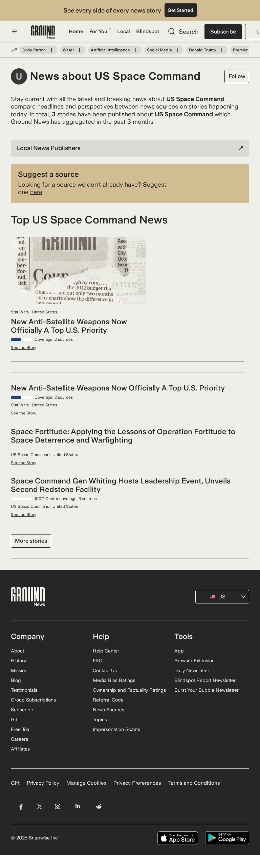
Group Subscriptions (33, 700)
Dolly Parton (34, 50)
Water (68, 50)
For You (98, 31)
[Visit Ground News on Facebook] (21, 806)
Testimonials (24, 690)
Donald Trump (202, 50)
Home (76, 31)
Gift (15, 719)
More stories (31, 541)
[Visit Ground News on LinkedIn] (77, 806)
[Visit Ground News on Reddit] (99, 806)
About (17, 651)
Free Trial (20, 729)
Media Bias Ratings (114, 680)
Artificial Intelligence (110, 50)
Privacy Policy (43, 783)
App (179, 651)
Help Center (106, 651)
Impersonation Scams (116, 729)
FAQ (98, 660)
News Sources (108, 709)
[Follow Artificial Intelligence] (136, 50)
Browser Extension (194, 660)
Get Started (180, 10)
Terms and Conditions (194, 783)
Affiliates (20, 749)
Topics (100, 719)
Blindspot (147, 31)
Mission (19, 670)
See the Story (23, 347)
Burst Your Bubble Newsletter (206, 690)
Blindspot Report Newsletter (205, 680)
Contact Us (105, 670)
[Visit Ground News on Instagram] (57, 806)
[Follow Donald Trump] (222, 50)
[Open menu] (15, 31)
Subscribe (223, 31)
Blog (16, 680)
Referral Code (108, 700)
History (18, 660)
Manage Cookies (86, 783)
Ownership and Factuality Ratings (129, 690)
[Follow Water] (80, 50)
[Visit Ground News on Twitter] (39, 806)
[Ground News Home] (43, 32)
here (36, 191)
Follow (237, 76)
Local (123, 31)
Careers (19, 739)
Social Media (159, 50)
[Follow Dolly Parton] (51, 50)
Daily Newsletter (191, 670)
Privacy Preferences (137, 783)
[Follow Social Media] (178, 50)
